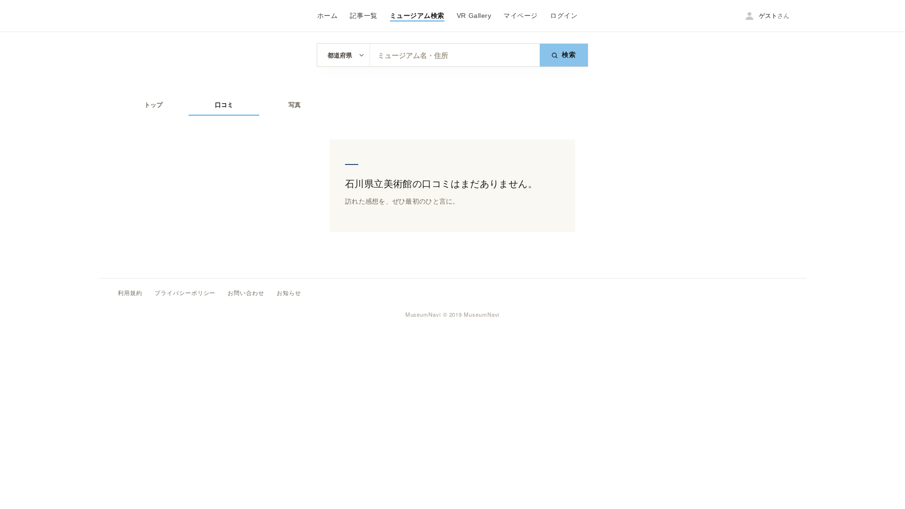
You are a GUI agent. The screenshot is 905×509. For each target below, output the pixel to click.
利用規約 (130, 293)
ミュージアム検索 (417, 15)
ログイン (563, 15)
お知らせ (289, 293)
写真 (294, 104)
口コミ (224, 104)
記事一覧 (363, 15)
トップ (153, 104)
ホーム (327, 15)
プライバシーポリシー (185, 293)
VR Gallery (474, 15)
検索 (569, 54)
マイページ (520, 15)
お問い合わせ (246, 293)
